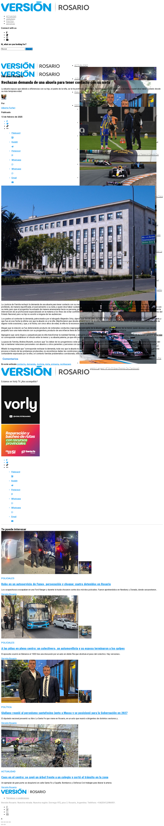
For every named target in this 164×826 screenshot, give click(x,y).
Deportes (10, 23)
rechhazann (65, 364)
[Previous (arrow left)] (2, 824)
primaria (55, 364)
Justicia (40, 364)
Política (10, 21)
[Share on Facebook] (84, 460)
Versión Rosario (9, 594)
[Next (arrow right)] (5, 824)
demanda (31, 364)
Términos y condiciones (17, 798)
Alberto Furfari (8, 108)
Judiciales (10, 19)
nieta (47, 364)
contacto (21, 364)
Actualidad (11, 16)
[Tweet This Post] (84, 462)
